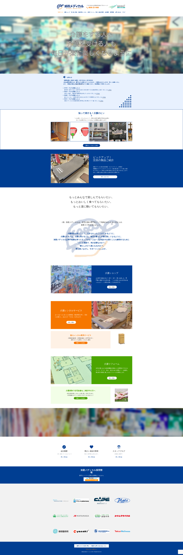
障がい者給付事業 (100, 12)
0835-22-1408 (94, 7)
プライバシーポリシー (91, 549)
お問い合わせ (118, 12)
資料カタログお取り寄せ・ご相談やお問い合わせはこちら (91, 546)
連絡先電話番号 (79, 84)
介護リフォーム (91, 12)
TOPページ (60, 12)
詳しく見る (112, 287)
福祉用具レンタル (82, 12)
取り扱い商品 (74, 12)
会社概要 (107, 12)
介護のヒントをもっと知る (91, 145)
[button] (52, 131)
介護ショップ (67, 12)
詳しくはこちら (105, 176)
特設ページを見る (80, 342)
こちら (109, 90)
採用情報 (112, 12)
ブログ (123, 12)
